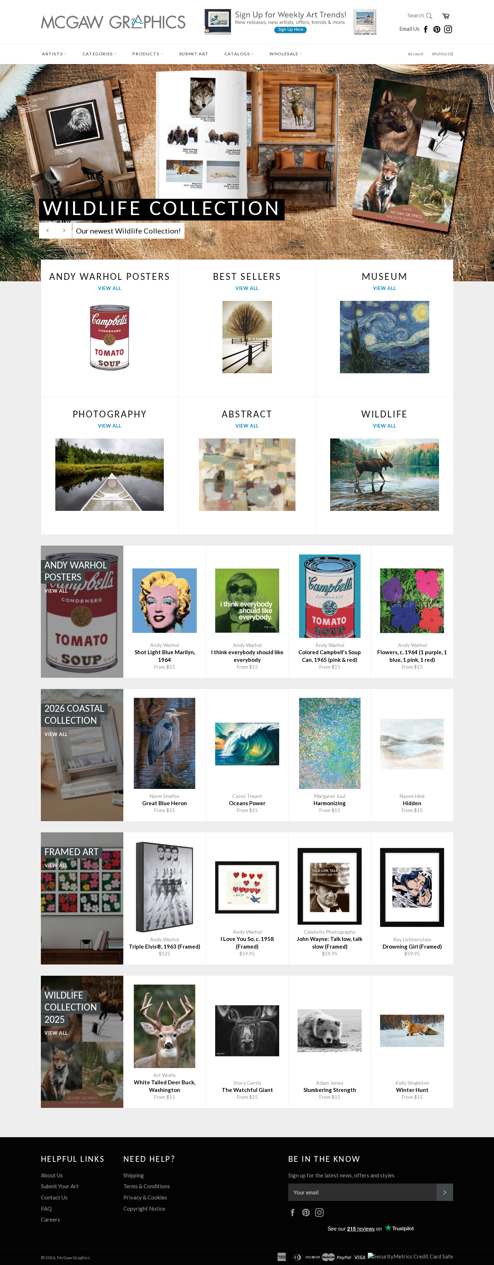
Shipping (133, 1175)
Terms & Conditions (146, 1186)
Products (146, 53)
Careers (50, 1219)
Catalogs (237, 53)
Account (415, 53)
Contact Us (54, 1197)
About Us (52, 1175)
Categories (98, 53)
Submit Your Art (59, 1186)
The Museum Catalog (205, 209)
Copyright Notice (144, 1208)
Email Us (410, 28)
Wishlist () (442, 53)
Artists (53, 53)
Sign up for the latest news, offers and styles (341, 1175)
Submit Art (194, 53)
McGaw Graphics (73, 1257)
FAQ (46, 1208)
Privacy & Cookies (145, 1197)
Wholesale (284, 53)
